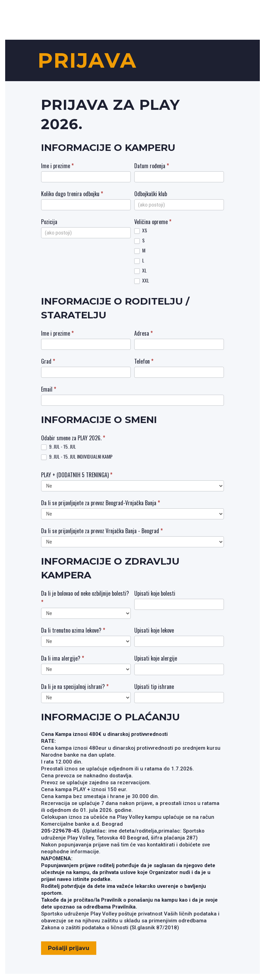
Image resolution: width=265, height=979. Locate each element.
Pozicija (49, 222)
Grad (48, 361)
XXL (145, 280)
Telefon (144, 361)
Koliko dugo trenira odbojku (72, 194)
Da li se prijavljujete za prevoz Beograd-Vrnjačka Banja (100, 503)
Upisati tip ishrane (154, 686)
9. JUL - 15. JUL (62, 446)
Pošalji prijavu (68, 948)
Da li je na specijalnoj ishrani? (75, 686)
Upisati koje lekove (154, 630)
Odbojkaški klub (150, 194)
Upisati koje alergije (155, 658)
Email (48, 389)
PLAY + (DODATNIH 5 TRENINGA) (76, 475)
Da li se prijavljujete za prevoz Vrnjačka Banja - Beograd (102, 531)
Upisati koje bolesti (154, 593)
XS (144, 230)
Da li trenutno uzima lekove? (73, 630)
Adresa (143, 333)
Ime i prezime (57, 166)
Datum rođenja (151, 166)
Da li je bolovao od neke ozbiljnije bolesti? (85, 597)
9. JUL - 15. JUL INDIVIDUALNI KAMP (80, 456)
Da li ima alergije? (62, 658)
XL (144, 270)
